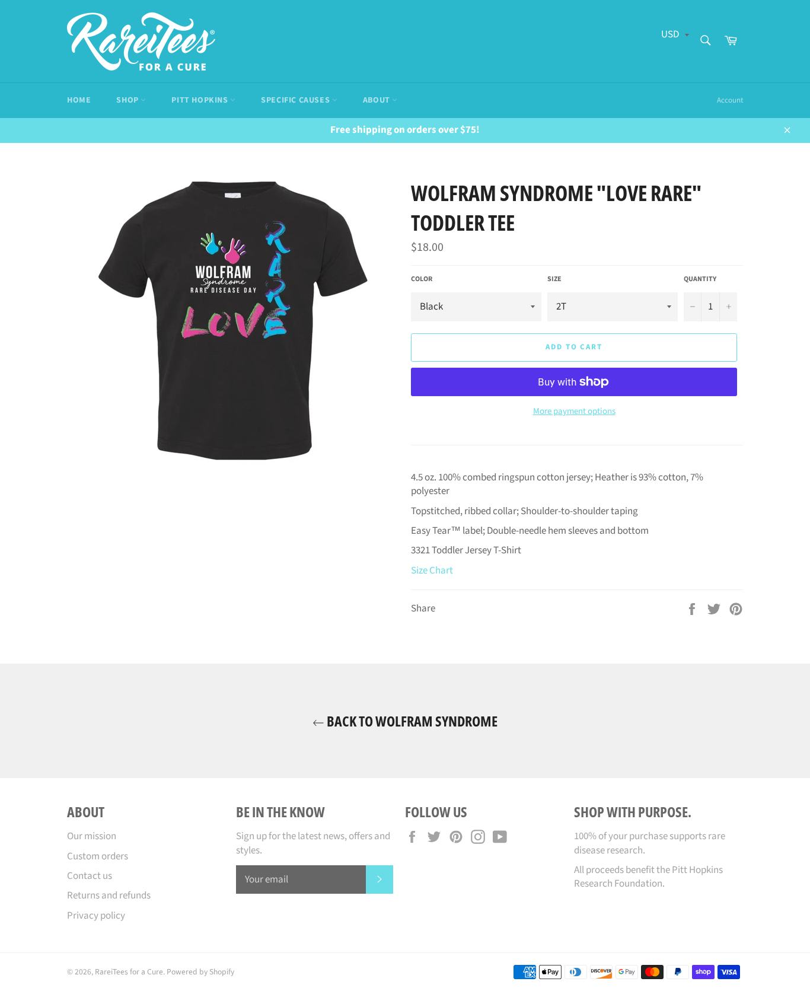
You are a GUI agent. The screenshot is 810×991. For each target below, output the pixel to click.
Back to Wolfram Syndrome (411, 721)
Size (554, 279)
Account (730, 100)
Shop (128, 100)
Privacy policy (96, 916)
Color (421, 279)
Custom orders (97, 856)
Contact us (89, 876)
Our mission (91, 836)
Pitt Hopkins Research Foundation (648, 877)
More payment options (574, 412)
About (378, 100)
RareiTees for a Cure (129, 971)
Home (79, 100)
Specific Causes (296, 100)
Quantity (700, 279)
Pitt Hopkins (200, 100)
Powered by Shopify (200, 971)
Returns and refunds (109, 895)
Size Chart (432, 570)
